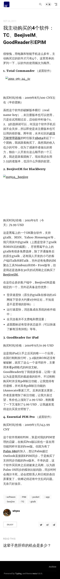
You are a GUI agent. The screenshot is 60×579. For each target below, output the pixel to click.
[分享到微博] (47, 524)
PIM (24, 496)
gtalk (33, 501)
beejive (11, 501)
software (11, 496)
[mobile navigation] (56, 4)
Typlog (18, 573)
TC (22, 501)
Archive (52, 566)
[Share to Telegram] (54, 524)
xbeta (39, 138)
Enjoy (10, 524)
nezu (34, 573)
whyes (16, 510)
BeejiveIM (10, 274)
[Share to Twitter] (41, 524)
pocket (35, 496)
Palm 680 (10, 451)
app (48, 496)
